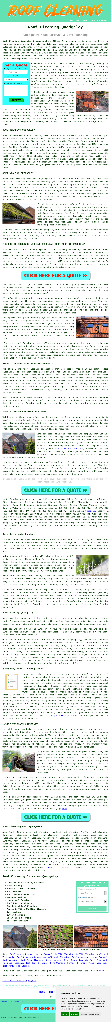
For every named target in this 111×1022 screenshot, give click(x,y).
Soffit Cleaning (64, 954)
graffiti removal (55, 698)
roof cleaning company (59, 514)
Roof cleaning (10, 499)
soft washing (63, 689)
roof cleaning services (63, 692)
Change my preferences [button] (90, 1014)
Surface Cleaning (77, 963)
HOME (71, 20)
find (11, 832)
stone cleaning (62, 683)
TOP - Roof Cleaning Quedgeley (19, 981)
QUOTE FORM (60, 715)
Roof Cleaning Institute (69, 449)
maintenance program (55, 64)
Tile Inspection (98, 963)
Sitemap (4, 1001)
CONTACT (93, 20)
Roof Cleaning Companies (31, 957)
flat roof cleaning (97, 701)
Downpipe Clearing (12, 963)
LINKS (78, 20)
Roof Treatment (98, 960)
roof (81, 56)
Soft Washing (53, 960)
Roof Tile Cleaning (31, 960)
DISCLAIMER (103, 20)
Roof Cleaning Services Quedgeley (30, 876)
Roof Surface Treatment (15, 966)
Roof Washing (9, 960)
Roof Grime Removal (75, 960)
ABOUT (85, 20)
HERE (64, 809)
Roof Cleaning (80, 957)
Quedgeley (90, 511)
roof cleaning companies (33, 853)
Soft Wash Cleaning (58, 957)
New (22, 1001)
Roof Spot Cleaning (36, 963)
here (50, 867)
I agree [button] (64, 1014)
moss (42, 147)
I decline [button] (74, 1014)
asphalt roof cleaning (15, 698)
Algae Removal (44, 954)
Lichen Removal (98, 957)
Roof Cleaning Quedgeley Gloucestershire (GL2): (31, 41)
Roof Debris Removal (22, 954)
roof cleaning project (20, 870)
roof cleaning (21, 230)
